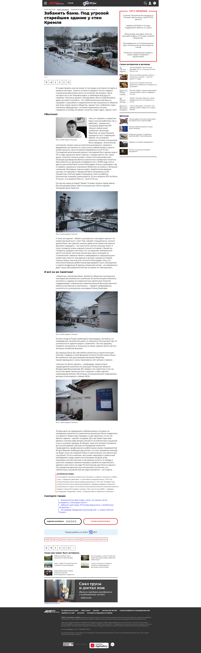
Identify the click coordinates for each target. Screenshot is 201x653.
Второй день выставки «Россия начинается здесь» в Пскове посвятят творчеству (138, 36)
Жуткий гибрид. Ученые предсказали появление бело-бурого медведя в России (143, 92)
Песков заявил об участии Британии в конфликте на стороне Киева (142, 120)
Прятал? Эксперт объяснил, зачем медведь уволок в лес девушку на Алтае (142, 100)
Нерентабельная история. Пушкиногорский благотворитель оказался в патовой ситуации (64, 573)
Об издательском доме (70, 610)
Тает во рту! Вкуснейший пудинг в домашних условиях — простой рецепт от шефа (142, 77)
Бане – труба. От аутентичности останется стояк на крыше (65, 564)
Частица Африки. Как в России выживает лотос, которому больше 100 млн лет (142, 69)
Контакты (80, 613)
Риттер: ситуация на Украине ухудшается (139, 150)
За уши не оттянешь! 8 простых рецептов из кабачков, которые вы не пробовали (143, 84)
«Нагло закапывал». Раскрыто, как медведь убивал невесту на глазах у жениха (143, 107)
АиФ (45, 77)
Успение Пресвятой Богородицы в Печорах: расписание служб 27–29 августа (138, 17)
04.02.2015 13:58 (49, 9)
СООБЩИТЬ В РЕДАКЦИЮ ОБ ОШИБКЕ (99, 613)
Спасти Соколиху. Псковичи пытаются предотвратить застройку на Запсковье (101, 565)
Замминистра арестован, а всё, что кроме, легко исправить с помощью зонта (82, 501)
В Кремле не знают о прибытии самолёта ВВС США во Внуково (140, 135)
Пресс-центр (85, 610)
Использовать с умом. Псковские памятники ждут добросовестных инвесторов (103, 558)
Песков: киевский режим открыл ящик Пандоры (141, 127)
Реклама (96, 610)
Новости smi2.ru (52, 603)
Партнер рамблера (81, 644)
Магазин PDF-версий (109, 610)
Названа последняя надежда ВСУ (141, 142)
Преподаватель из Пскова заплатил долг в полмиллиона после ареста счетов (138, 45)
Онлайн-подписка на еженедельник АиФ (135, 610)
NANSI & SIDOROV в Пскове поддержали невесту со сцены (138, 27)
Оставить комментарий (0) (100, 521)
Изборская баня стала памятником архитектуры (63, 557)
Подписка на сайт (68, 613)
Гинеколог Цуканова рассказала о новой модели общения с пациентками (138, 55)
